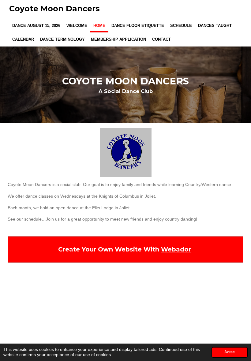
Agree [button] (229, 352)
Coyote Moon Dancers (54, 8)
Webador (176, 249)
